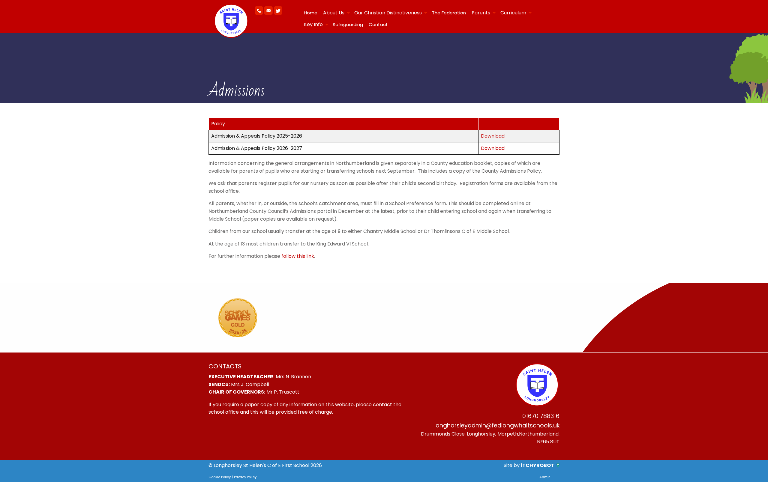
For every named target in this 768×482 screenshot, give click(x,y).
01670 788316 (541, 416)
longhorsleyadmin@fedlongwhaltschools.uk (497, 425)
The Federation (449, 13)
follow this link (297, 256)
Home (310, 13)
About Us (333, 12)
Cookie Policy (219, 477)
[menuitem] (310, 13)
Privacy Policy (245, 477)
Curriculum (513, 12)
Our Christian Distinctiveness (388, 12)
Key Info (313, 24)
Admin (544, 477)
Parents (481, 12)
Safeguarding (348, 24)
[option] (237, 318)
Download (493, 135)
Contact (378, 24)
